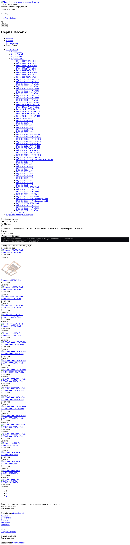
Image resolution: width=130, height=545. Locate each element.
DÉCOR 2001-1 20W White (27, 205)
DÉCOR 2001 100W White (27, 210)
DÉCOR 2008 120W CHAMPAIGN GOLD (34, 160)
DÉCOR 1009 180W (24, 164)
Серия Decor (16, 56)
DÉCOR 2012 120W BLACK (28, 143)
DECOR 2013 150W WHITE (28, 134)
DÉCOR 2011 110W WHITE (28, 153)
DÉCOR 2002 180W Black (27, 208)
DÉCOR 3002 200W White (27, 88)
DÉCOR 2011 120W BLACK (28, 150)
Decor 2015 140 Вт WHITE (27, 107)
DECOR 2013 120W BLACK (28, 137)
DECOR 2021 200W (24, 130)
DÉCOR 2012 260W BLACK (28, 139)
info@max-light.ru (8, 18)
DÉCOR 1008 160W (24, 166)
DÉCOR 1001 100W (24, 185)
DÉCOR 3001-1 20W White (27, 95)
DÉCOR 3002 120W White (27, 91)
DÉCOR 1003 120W (24, 180)
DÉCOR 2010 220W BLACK (28, 155)
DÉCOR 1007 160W (24, 169)
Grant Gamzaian (19, 513)
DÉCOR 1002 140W (24, 182)
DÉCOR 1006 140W (24, 171)
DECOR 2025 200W (24, 121)
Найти (4, 26)
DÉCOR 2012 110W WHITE (28, 146)
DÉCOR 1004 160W (24, 178)
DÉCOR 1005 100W (24, 176)
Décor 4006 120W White (26, 65)
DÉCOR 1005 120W (24, 173)
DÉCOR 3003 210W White (27, 84)
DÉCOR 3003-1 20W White (27, 79)
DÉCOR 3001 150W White (27, 100)
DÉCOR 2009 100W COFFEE (29, 157)
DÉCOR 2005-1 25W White (27, 189)
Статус (4, 231)
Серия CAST (16, 52)
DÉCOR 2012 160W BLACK (28, 141)
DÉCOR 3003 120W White (27, 86)
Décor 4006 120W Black (26, 63)
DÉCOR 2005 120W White (27, 196)
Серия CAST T (17, 212)
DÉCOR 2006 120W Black (27, 194)
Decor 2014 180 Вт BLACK (28, 114)
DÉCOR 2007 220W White (27, 192)
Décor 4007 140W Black (26, 61)
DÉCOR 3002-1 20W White (27, 82)
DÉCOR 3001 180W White (27, 98)
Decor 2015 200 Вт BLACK (28, 104)
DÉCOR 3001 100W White (27, 102)
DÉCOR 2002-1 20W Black (27, 203)
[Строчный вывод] (17, 248)
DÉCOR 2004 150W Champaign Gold (32, 199)
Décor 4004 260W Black (26, 70)
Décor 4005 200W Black (26, 68)
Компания (5, 522)
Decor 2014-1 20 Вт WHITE (28, 111)
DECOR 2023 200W (24, 125)
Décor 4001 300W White (26, 77)
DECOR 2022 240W (24, 127)
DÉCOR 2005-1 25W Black (27, 187)
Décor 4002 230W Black (26, 75)
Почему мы (6, 518)
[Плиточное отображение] (16, 248)
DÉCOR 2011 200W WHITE (28, 148)
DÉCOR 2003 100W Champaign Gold (32, 201)
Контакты (5, 525)
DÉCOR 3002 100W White (27, 93)
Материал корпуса (9, 221)
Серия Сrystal (17, 54)
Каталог (4, 515)
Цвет (3, 226)
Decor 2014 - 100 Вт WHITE (28, 116)
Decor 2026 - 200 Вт (24, 118)
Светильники (12, 49)
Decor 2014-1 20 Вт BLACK (28, 109)
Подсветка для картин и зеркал (19, 215)
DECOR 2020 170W (24, 132)
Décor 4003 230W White (26, 72)
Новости (5, 520)
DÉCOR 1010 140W (24, 162)
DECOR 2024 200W (24, 123)
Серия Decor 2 (17, 59)
